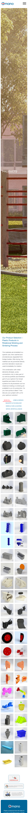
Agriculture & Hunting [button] (14, 406)
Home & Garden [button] (18, 400)
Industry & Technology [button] (14, 403)
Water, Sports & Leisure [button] (14, 409)
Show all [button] (7, 400)
